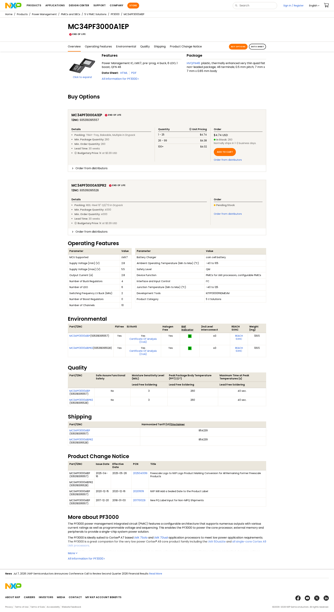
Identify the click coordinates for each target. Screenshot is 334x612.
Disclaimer (178, 424)
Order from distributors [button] (91, 168)
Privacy (9, 606)
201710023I (139, 500)
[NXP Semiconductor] (13, 5)
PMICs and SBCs (70, 14)
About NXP (12, 597)
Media (61, 597)
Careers (29, 597)
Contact (75, 597)
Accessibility (53, 606)
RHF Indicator (187, 328)
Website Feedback (71, 606)
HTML (124, 73)
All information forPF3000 (119, 79)
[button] (314, 5)
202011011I (138, 491)
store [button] (133, 5)
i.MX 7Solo (141, 538)
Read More (155, 573)
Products (22, 14)
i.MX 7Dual (161, 538)
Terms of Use (21, 606)
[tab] (167, 168)
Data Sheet (257, 46)
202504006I (140, 473)
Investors (46, 597)
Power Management (44, 14)
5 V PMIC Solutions (95, 14)
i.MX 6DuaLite (217, 542)
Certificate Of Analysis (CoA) (143, 340)
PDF (134, 73)
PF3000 (115, 14)
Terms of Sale (37, 606)
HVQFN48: (193, 63)
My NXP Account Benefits (103, 597)
